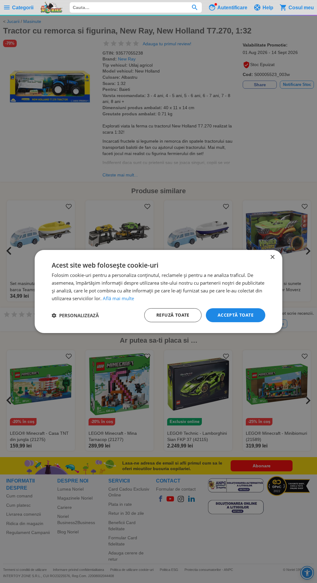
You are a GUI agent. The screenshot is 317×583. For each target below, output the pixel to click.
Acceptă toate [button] (236, 315)
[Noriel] (51, 7)
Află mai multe (118, 298)
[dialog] (158, 291)
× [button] (272, 257)
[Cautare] (194, 7)
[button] (75, 315)
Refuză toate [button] (172, 315)
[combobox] (135, 7)
